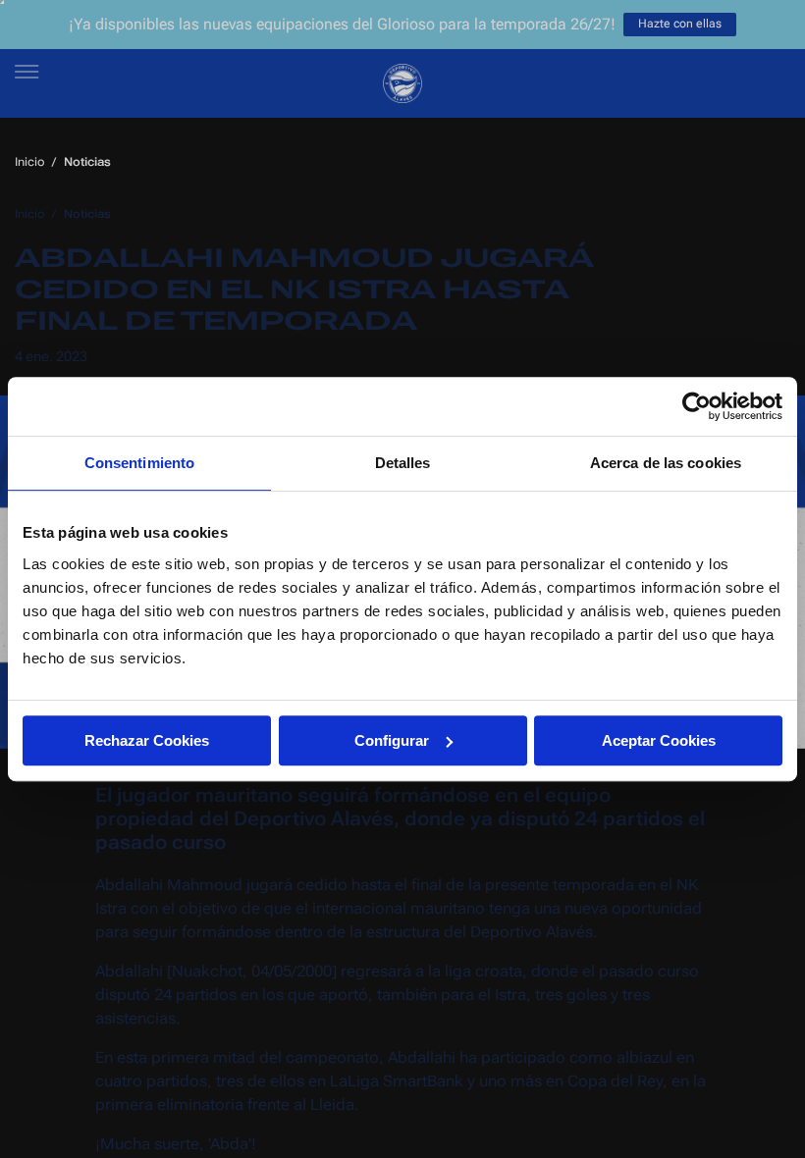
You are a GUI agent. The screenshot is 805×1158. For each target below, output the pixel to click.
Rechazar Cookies (146, 740)
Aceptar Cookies (659, 740)
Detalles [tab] (403, 462)
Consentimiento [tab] (139, 462)
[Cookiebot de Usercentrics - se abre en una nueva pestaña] (696, 406)
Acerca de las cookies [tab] (665, 462)
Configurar (391, 740)
